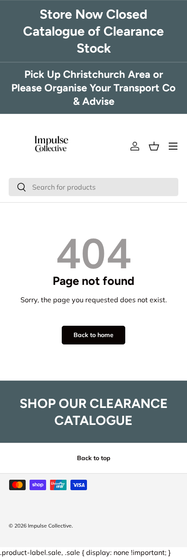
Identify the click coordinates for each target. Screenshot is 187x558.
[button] (154, 146)
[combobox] (93, 187)
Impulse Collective (50, 525)
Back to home (93, 335)
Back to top (93, 458)
